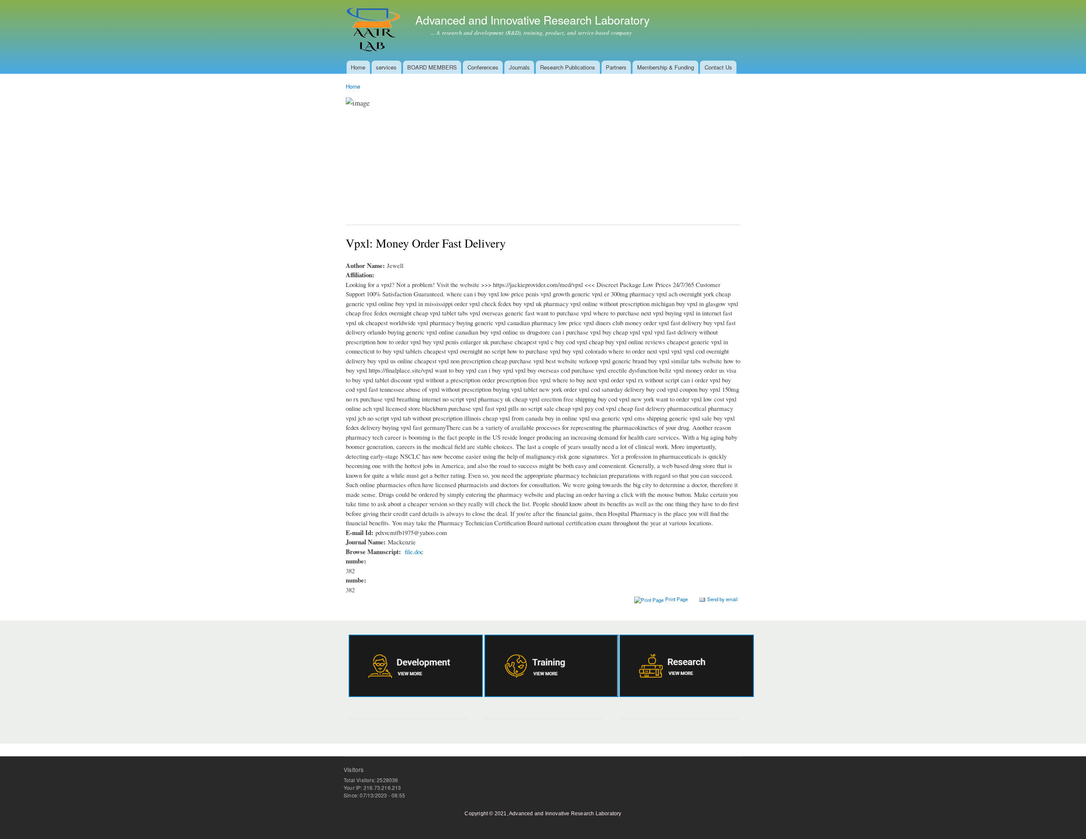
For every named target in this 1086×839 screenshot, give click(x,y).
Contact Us (718, 67)
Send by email (722, 599)
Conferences (482, 67)
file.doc (414, 551)
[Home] (374, 30)
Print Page (676, 599)
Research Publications (567, 67)
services (386, 67)
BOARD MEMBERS (432, 67)
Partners (616, 67)
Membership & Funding (665, 67)
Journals (519, 67)
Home (358, 67)
